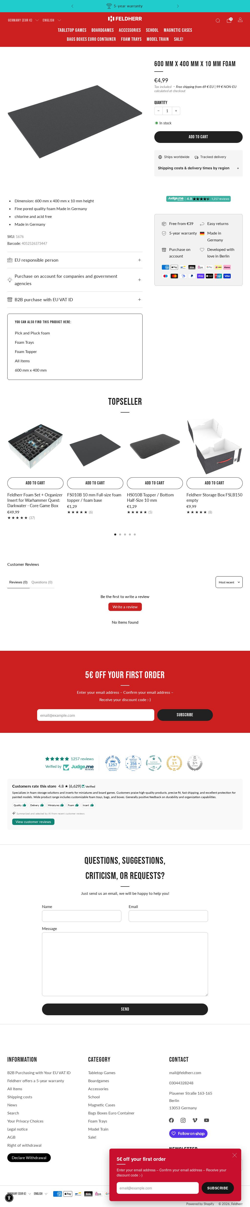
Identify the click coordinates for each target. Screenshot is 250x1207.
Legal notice (17, 1129)
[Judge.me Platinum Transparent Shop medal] (154, 763)
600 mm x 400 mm (31, 370)
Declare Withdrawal (29, 1157)
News (12, 1104)
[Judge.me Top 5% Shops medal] (195, 763)
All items (22, 360)
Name (47, 906)
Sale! (178, 39)
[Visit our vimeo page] (195, 1120)
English (48, 20)
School (152, 30)
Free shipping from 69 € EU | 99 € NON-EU (206, 87)
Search (13, 1113)
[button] (9, 1198)
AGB (11, 1137)
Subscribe (217, 1188)
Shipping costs (19, 1096)
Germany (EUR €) (20, 20)
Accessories (130, 30)
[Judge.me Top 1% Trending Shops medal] (174, 763)
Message (49, 928)
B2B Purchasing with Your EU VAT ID (39, 1072)
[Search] (217, 20)
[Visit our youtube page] (206, 1120)
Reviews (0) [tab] (18, 582)
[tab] (115, 534)
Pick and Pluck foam (32, 333)
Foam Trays (131, 39)
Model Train (158, 39)
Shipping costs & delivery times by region (193, 168)
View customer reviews (33, 822)
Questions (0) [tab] (41, 582)
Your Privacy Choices (25, 1121)
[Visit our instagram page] (183, 1120)
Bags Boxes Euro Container (111, 1113)
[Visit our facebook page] (171, 1120)
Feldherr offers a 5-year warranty (35, 1080)
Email (133, 906)
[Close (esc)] (234, 1155)
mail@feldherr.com (185, 1072)
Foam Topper (26, 351)
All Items (14, 1088)
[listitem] (125, 6)
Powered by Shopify (200, 1204)
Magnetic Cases (178, 30)
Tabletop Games (72, 30)
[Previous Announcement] (72, 6)
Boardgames (103, 30)
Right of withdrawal (24, 1145)
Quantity (160, 102)
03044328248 (181, 1082)
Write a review (125, 606)
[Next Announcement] (178, 6)
